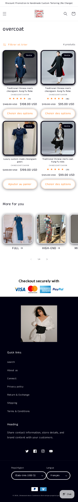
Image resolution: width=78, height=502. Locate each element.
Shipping (12, 403)
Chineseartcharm (25, 496)
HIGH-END (49, 248)
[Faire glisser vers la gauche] (31, 259)
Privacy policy (15, 386)
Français (55, 475)
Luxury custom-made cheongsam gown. (20, 160)
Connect (12, 378)
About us (12, 370)
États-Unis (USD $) (25, 475)
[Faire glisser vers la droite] (47, 259)
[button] (5, 14)
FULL (15, 248)
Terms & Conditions (18, 411)
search (11, 362)
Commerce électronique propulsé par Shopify (48, 496)
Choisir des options (20, 113)
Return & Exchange (18, 395)
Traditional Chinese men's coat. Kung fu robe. (58, 160)
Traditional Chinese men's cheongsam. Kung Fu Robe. (20, 90)
